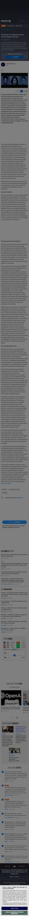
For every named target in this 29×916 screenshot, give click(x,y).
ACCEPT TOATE (14, 908)
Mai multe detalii (11, 902)
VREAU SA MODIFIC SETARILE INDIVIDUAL (14, 913)
